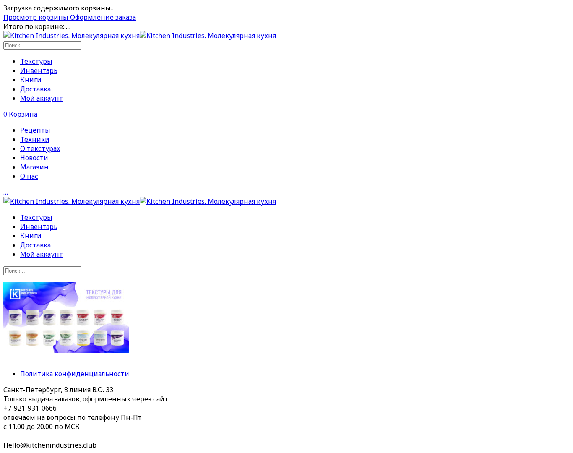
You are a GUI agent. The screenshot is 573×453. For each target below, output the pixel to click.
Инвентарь (38, 70)
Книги (31, 79)
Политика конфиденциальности (74, 373)
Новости (34, 157)
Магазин (34, 167)
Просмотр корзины (36, 17)
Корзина (20, 114)
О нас (29, 176)
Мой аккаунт (41, 98)
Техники (34, 139)
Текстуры (36, 61)
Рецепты (35, 130)
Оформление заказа (103, 17)
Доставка (35, 89)
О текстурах (40, 148)
